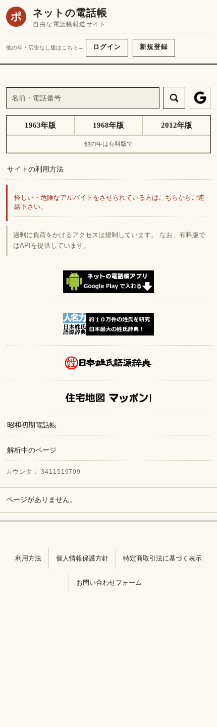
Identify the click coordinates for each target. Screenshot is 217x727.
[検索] (174, 98)
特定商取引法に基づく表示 (162, 558)
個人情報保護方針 (82, 558)
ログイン (107, 46)
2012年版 (176, 125)
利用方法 (28, 558)
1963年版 (40, 125)
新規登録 (154, 46)
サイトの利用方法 (35, 169)
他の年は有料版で (108, 143)
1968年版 (108, 125)
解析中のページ (32, 450)
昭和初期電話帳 (32, 425)
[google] (200, 98)
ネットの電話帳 (70, 12)
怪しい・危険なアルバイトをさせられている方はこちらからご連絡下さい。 (109, 202)
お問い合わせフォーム (109, 582)
